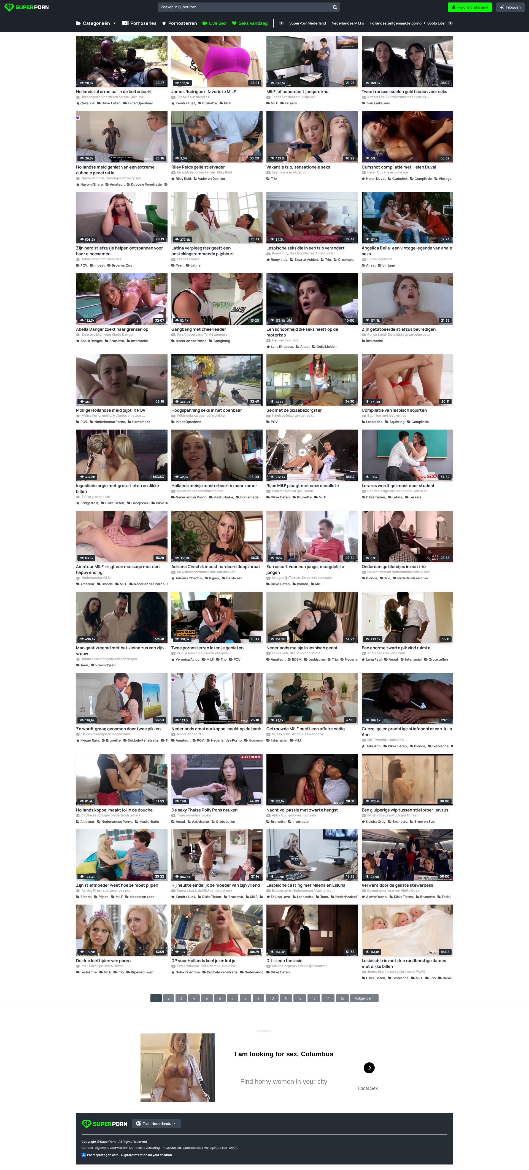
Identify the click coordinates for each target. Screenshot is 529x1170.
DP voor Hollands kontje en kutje (203, 960)
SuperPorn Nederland (307, 23)
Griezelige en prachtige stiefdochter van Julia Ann (407, 731)
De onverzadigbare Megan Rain (105, 734)
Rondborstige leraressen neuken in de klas (399, 491)
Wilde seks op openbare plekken (201, 416)
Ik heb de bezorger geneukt (292, 416)
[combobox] (249, 7)
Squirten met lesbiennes (386, 416)
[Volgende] (450, 23)
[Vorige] (281, 23)
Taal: (157, 1123)
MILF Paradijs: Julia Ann (385, 740)
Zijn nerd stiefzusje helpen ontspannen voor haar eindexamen (119, 251)
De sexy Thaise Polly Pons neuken (204, 810)
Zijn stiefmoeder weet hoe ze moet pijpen (117, 885)
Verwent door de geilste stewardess (397, 885)
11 (286, 998)
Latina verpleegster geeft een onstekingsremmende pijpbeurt (202, 251)
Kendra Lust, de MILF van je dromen (204, 891)
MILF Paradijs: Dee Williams (102, 966)
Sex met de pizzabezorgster (294, 410)
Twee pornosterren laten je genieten (207, 648)
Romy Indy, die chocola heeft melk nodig (302, 254)
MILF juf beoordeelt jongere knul (298, 91)
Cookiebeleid (192, 1147)
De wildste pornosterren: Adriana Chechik (208, 572)
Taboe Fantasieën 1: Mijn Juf (293, 97)
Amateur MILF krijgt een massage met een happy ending (118, 569)
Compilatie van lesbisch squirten (394, 410)
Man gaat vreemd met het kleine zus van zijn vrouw (120, 650)
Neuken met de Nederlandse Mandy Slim (399, 572)
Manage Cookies (215, 1147)
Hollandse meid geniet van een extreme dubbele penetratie (115, 170)
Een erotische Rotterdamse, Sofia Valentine (208, 966)
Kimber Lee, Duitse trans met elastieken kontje (399, 97)
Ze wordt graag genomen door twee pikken (118, 729)
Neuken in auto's (284, 341)
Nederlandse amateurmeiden (199, 491)
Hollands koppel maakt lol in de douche (114, 810)
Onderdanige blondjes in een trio (394, 566)
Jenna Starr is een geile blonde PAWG (396, 972)
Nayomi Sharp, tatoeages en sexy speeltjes (113, 178)
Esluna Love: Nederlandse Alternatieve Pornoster (303, 891)
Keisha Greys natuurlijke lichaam (393, 816)
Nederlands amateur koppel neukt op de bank (216, 729)
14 (328, 998)
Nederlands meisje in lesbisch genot (302, 648)
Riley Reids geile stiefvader (198, 167)
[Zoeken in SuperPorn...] (335, 7)
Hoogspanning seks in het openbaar (206, 410)
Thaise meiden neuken (194, 816)
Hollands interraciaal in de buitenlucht (114, 91)
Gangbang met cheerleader (198, 329)
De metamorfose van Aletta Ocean (394, 891)
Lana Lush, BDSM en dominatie (295, 653)
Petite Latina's (187, 259)
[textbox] (244, 6)
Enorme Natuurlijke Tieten (292, 491)
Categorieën (96, 23)
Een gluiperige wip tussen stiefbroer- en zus (405, 810)
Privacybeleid (171, 1147)
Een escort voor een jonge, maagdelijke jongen (305, 569)
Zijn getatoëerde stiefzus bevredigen (399, 329)
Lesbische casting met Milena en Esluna (306, 885)
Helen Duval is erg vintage (387, 173)
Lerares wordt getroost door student (398, 485)
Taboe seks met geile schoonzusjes (109, 659)
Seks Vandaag (253, 23)
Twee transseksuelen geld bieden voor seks (404, 91)
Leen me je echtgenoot (289, 173)
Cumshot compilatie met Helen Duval (399, 167)
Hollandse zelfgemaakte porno (396, 23)
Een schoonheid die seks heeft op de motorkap (302, 332)
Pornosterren (182, 23)
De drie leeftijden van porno (103, 960)
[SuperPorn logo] (26, 8)
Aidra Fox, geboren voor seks (294, 816)
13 (313, 998)
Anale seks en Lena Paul (386, 653)
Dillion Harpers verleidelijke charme (299, 966)
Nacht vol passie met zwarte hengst (302, 810)
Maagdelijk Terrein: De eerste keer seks (302, 578)
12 (299, 998)
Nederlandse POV (190, 734)
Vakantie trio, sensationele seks (298, 167)
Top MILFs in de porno (193, 97)
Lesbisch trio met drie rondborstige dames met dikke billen (404, 963)
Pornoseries (143, 23)
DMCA (233, 1147)
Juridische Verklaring (145, 1147)
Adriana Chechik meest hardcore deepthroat (215, 566)
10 (272, 998)
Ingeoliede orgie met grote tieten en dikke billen (117, 488)
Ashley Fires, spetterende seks (105, 891)
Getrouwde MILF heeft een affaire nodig (305, 729)
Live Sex (217, 23)
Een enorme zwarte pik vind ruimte (396, 648)
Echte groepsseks (95, 497)
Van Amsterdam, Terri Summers (201, 335)
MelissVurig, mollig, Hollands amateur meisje (113, 416)
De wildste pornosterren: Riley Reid (204, 173)
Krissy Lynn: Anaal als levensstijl (297, 734)
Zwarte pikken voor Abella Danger (107, 335)
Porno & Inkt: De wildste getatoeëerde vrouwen (399, 335)
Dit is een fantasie (284, 960)
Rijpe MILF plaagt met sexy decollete (302, 485)
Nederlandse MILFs (348, 23)
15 (342, 998)
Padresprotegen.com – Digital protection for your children (129, 1155)
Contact (87, 1147)
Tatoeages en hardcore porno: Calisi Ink (112, 97)
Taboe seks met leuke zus (101, 259)
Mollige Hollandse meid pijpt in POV (110, 410)
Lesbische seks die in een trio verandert (305, 248)
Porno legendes (379, 259)
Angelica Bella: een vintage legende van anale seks (407, 251)
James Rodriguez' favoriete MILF (203, 91)
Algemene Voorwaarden (111, 1147)
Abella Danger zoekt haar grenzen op (112, 329)
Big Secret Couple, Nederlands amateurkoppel (113, 816)
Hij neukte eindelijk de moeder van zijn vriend (215, 885)
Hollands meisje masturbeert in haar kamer (214, 485)
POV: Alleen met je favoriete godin (203, 653)
